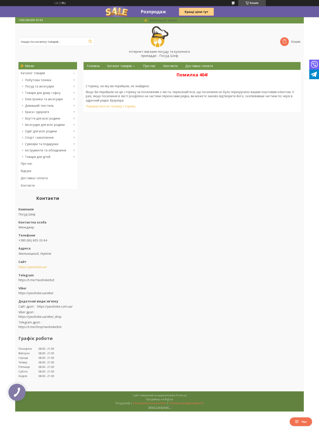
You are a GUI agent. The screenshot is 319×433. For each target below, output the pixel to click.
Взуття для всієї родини (42, 118)
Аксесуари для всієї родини (45, 125)
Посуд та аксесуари (39, 86)
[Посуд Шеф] (159, 36)
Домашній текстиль (39, 105)
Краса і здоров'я (37, 112)
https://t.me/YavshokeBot (36, 280)
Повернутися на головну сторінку (110, 106)
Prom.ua (181, 395)
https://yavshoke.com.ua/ (54, 306)
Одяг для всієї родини (41, 131)
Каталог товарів (33, 73)
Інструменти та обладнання (45, 150)
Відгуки (26, 171)
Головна (93, 65)
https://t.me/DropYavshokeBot (40, 327)
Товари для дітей (37, 157)
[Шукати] (90, 41)
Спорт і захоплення (39, 137)
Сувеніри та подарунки (41, 144)
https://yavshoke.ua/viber (36, 293)
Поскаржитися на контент (149, 403)
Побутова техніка (38, 80)
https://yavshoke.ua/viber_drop (39, 317)
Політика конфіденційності (186, 403)
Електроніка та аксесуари (44, 99)
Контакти (28, 185)
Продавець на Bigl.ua (159, 399)
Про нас (26, 163)
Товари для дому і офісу (43, 93)
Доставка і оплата (34, 178)
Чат (304, 421)
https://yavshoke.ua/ (32, 267)
